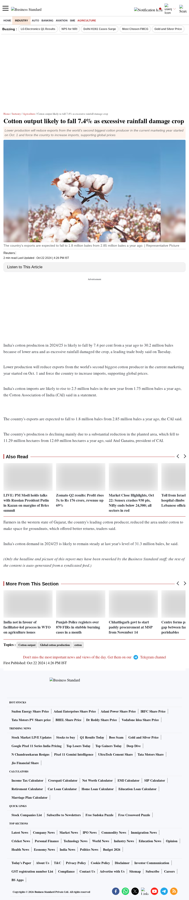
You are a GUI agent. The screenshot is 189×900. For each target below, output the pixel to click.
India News (67, 849)
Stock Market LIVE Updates (31, 737)
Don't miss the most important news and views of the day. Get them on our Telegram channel (94, 657)
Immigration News (144, 832)
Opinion (171, 841)
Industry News (124, 841)
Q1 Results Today (92, 737)
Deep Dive (134, 745)
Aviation (62, 20)
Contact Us (87, 871)
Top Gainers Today (108, 745)
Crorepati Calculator (62, 780)
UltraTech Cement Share (115, 754)
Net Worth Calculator (97, 780)
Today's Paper (21, 862)
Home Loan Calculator (98, 788)
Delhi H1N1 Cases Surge (99, 29)
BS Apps (18, 879)
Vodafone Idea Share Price (140, 719)
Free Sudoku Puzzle (99, 814)
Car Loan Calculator (62, 788)
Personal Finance (47, 841)
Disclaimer (122, 862)
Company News (44, 832)
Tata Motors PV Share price (31, 719)
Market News (68, 832)
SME (72, 20)
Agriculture (86, 20)
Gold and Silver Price (168, 29)
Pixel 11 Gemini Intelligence (73, 754)
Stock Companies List (27, 814)
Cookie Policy (100, 862)
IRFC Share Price (153, 711)
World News (100, 841)
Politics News (89, 849)
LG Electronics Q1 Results (38, 29)
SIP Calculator (154, 780)
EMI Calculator (128, 780)
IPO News (90, 832)
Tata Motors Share (151, 754)
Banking (47, 20)
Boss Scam (116, 737)
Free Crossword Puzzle (134, 814)
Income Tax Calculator (27, 780)
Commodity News (113, 832)
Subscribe (152, 871)
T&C (57, 862)
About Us (42, 862)
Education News (150, 841)
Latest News (20, 832)
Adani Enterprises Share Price (75, 711)
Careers (169, 871)
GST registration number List (32, 871)
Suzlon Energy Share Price (30, 711)
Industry (21, 20)
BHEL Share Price (68, 719)
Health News (20, 849)
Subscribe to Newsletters (64, 814)
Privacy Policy (76, 862)
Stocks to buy (65, 737)
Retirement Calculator (27, 788)
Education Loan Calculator (137, 788)
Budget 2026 (111, 849)
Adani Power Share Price (118, 711)
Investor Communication (151, 862)
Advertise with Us (112, 871)
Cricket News (21, 841)
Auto (35, 20)
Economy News (44, 849)
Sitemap (135, 871)
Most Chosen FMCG (135, 29)
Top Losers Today (78, 745)
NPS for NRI (69, 29)
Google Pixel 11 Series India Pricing (37, 745)
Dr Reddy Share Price (101, 719)
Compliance (66, 871)
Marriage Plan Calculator (29, 797)
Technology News (75, 841)
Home (7, 20)
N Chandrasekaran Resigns (30, 754)
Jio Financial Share (25, 762)
